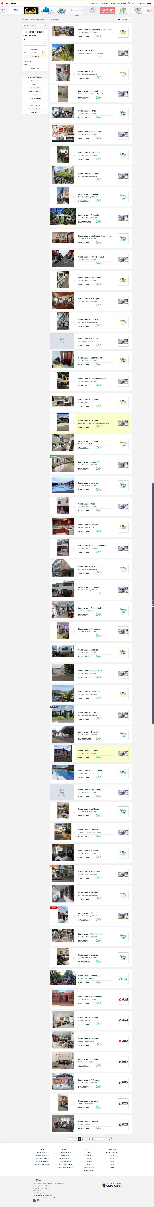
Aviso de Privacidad (36, 1190)
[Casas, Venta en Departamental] (63, 359)
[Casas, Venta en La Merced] (63, 810)
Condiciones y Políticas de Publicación (41, 1186)
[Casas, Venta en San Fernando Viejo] (63, 380)
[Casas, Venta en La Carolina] (63, 154)
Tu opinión (153, 602)
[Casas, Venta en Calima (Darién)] (63, 609)
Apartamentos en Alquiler (65, 1152)
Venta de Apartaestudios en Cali (42, 1158)
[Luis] (38, 10)
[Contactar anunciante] (100, 36)
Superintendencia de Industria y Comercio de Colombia (44, 1198)
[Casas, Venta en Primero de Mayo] (63, 258)
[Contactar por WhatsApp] (97, 36)
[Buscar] (45, 25)
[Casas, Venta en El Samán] (63, 852)
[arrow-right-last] (110, 1139)
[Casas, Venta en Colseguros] (63, 174)
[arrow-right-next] (106, 1139)
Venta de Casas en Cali (42, 1152)
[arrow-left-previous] (76, 1139)
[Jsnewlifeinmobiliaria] (8, 10)
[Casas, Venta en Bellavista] (63, 484)
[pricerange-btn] (44, 52)
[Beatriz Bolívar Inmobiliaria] (100, 10)
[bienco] (123, 978)
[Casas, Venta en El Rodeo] (63, 341)
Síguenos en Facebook (89, 1167)
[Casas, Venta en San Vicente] (63, 873)
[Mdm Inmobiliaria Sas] (23, 10)
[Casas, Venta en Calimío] (63, 914)
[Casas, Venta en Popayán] (63, 526)
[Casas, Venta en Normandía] (63, 463)
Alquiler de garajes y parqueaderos (65, 1167)
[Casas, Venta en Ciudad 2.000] (63, 133)
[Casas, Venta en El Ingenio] (63, 216)
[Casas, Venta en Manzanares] (63, 630)
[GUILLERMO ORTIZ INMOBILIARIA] (130, 10)
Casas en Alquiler (65, 1155)
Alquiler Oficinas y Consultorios (65, 1164)
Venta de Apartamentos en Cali (42, 1155)
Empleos (112, 1161)
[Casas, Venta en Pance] (63, 112)
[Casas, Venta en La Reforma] (63, 693)
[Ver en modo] (119, 19)
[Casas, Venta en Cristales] (63, 651)
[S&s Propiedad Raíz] (146, 10)
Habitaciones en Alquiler (65, 1161)
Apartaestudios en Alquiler (65, 1158)
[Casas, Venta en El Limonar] (63, 588)
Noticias (113, 3)
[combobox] (35, 25)
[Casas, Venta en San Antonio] (63, 72)
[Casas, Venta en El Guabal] (63, 320)
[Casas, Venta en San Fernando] (63, 998)
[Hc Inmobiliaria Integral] (69, 10)
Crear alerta (35, 68)
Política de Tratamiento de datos (39, 1188)
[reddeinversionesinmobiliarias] (123, 999)
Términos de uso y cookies (38, 1193)
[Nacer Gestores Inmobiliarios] (54, 10)
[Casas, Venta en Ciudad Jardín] (63, 672)
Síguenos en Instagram (89, 1170)
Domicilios (88, 1158)
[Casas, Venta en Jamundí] (63, 93)
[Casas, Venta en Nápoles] (63, 505)
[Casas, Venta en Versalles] (63, 893)
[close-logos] (77, 15)
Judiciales (112, 1167)
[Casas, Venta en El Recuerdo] (63, 1081)
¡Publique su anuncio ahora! (112, 1152)
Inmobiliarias (105, 3)
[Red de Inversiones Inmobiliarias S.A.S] (115, 10)
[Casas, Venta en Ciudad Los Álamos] (63, 547)
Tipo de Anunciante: (27, 61)
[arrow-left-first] (71, 1139)
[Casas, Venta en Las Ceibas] (63, 195)
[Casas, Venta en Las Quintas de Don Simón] (63, 31)
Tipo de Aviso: (35, 41)
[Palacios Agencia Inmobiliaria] (84, 10)
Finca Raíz (94, 3)
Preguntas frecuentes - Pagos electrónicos (42, 1195)
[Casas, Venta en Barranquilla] (63, 567)
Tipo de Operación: (35, 37)
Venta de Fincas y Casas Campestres (42, 1164)
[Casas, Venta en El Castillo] (63, 713)
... (102, 1139)
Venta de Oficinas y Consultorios (42, 1161)
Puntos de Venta (88, 1155)
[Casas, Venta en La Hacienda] (63, 279)
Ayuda (88, 1164)
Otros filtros (34, 56)
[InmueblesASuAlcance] (123, 32)
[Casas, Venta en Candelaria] (63, 1102)
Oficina (88, 1152)
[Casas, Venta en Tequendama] (63, 734)
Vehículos (112, 1158)
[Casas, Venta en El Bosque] (63, 300)
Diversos (112, 1164)
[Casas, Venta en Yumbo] (63, 52)
